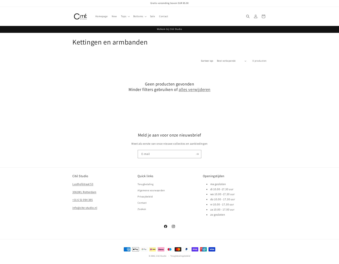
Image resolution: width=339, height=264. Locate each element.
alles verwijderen (194, 89)
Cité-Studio (161, 256)
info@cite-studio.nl (84, 207)
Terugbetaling (145, 184)
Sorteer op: (207, 60)
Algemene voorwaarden (151, 190)
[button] (125, 16)
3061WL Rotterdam (84, 192)
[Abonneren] (197, 154)
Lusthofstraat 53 (82, 184)
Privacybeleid (145, 196)
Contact (142, 202)
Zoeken (142, 208)
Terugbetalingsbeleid (180, 255)
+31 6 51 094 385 (82, 200)
